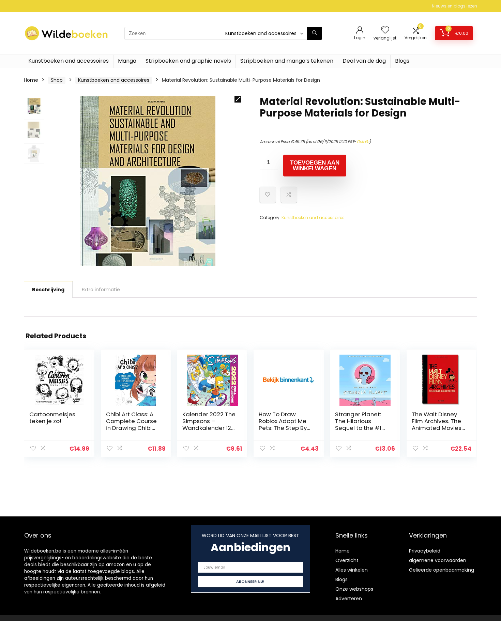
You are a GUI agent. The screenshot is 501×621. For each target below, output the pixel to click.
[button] (237, 99)
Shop (57, 80)
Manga (127, 61)
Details (363, 141)
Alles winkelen (351, 569)
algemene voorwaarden (437, 560)
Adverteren (348, 598)
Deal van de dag (364, 61)
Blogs (402, 61)
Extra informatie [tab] (101, 289)
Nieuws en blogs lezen (454, 6)
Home (31, 80)
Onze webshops (354, 589)
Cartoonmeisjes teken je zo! (52, 417)
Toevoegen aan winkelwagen (314, 165)
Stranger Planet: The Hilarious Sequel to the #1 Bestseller (358, 424)
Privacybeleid (424, 550)
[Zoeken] (314, 33)
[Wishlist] (385, 30)
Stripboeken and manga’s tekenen (286, 61)
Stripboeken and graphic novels (188, 61)
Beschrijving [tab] (48, 289)
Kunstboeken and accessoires (68, 61)
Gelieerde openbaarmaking (441, 569)
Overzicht (347, 560)
